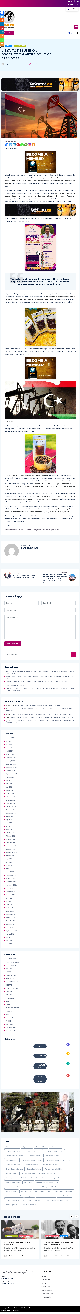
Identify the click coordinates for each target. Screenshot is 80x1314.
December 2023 (11, 842)
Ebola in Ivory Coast (13, 1164)
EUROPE (9, 995)
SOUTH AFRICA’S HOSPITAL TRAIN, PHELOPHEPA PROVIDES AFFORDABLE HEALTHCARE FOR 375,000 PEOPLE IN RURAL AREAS (55, 578)
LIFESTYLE (9, 1018)
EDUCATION (10, 978)
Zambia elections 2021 (29, 1205)
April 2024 (9, 829)
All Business (45, 1283)
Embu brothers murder (50, 1164)
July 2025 (9, 780)
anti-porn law (55, 1147)
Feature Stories (46, 1290)
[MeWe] (2, 32)
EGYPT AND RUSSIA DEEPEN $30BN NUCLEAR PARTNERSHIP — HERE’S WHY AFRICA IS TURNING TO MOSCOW (40, 672)
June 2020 (9, 944)
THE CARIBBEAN (12, 982)
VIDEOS (8, 972)
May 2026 (9, 748)
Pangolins (29, 1196)
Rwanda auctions (64, 1196)
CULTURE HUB (11, 1027)
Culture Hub (45, 1287)
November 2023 (11, 846)
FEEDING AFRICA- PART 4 (15, 685)
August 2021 (10, 934)
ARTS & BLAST (11, 1031)
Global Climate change (39, 1178)
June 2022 (9, 901)
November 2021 (11, 924)
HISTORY (9, 991)
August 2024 (10, 816)
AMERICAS (9, 1024)
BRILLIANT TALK (11, 969)
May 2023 (9, 865)
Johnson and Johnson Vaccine (47, 1182)
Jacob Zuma (28, 1182)
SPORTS (9, 1005)
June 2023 (9, 862)
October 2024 (10, 810)
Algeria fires (27, 1147)
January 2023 (10, 878)
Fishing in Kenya (12, 1173)
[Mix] (2, 36)
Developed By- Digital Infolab (10, 1310)
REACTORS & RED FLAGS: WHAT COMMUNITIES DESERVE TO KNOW (38, 705)
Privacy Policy (46, 1297)
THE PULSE (10, 998)
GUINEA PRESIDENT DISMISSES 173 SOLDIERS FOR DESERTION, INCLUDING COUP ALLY (36, 682)
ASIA (7, 1001)
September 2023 (11, 852)
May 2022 (9, 905)
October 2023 (10, 849)
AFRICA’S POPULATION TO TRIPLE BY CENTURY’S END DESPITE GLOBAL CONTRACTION (42, 717)
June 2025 (9, 784)
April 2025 (9, 790)
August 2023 (10, 855)
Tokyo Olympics (12, 1205)
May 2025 (9, 787)
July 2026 (9, 741)
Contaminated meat (52, 1156)
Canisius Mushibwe (53, 1255)
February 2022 (11, 914)
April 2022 (9, 908)
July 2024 (9, 820)
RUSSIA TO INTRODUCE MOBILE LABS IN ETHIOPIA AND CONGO (25, 576)
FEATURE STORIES (12, 962)
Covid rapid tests (12, 1160)
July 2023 (9, 859)
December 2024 (11, 803)
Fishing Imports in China (53, 1169)
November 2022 (11, 885)
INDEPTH (9, 985)
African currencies (12, 1147)
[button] (76, 27)
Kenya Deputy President (15, 1187)
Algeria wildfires (41, 1147)
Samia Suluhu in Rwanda (15, 1200)
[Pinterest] (18, 144)
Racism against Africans (46, 1196)
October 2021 (10, 927)
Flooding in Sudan (28, 1173)
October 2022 (10, 888)
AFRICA (8, 46)
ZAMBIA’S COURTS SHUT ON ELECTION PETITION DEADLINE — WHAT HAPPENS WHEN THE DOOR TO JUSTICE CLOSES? (40, 689)
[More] (33, 144)
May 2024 (9, 826)
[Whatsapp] (22, 144)
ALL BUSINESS (20, 46)
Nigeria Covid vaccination (63, 1191)
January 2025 (10, 800)
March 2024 (10, 833)
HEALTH (9, 1011)
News (43, 1276)
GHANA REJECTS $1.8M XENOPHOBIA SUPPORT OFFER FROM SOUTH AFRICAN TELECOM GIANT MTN (40, 677)
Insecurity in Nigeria (13, 1182)
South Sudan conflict (35, 1200)
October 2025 (10, 771)
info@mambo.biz (7, 1278)
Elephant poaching (31, 1164)
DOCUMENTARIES (12, 965)
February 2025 (11, 797)
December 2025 (11, 764)
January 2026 (10, 761)
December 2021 (11, 921)
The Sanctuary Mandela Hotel (57, 1200)
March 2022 (10, 911)
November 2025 (11, 767)
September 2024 (11, 813)
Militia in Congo (11, 1191)
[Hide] (1, 47)
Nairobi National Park (42, 1191)
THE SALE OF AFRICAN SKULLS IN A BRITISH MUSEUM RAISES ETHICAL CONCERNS (41, 714)
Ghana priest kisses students (16, 1178)
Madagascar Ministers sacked (52, 1187)
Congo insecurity (35, 1156)
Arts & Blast (45, 1280)
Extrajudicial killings (34, 1169)
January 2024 (10, 839)
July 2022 (9, 898)
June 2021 (9, 940)
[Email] (26, 144)
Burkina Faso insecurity (14, 1151)
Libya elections (32, 1187)
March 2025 (10, 793)
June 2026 (9, 744)
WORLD (8, 1021)
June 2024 (9, 823)
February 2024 (11, 836)
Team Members (47, 1294)
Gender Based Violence (47, 1173)
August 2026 (10, 738)
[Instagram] (29, 144)
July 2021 (9, 937)
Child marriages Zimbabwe (15, 1156)
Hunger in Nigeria (57, 1178)
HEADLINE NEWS (12, 988)
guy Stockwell (10, 721)
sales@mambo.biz (7, 1283)
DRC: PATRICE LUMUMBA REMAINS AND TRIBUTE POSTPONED (58, 1244)
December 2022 (11, 882)
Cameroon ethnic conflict (54, 1151)
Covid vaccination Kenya (55, 1160)
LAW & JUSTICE (11, 975)
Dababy (70, 1160)
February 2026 (11, 758)
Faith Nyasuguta (12, 1255)
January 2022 (10, 918)
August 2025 (10, 777)
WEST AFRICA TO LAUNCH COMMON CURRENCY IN (17, 1244)
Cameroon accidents (33, 1151)
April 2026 (9, 751)
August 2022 (10, 895)
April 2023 (9, 869)
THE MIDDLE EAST (12, 1008)
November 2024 (11, 806)
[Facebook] (6, 144)
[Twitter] (10, 144)
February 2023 (11, 875)
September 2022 (11, 891)
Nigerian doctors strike (14, 1196)
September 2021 (11, 931)
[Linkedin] (14, 144)
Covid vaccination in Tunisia (32, 1160)
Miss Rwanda (26, 1191)
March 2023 (10, 872)
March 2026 (10, 754)
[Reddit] (2, 20)
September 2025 (11, 774)
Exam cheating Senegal (14, 1169)
